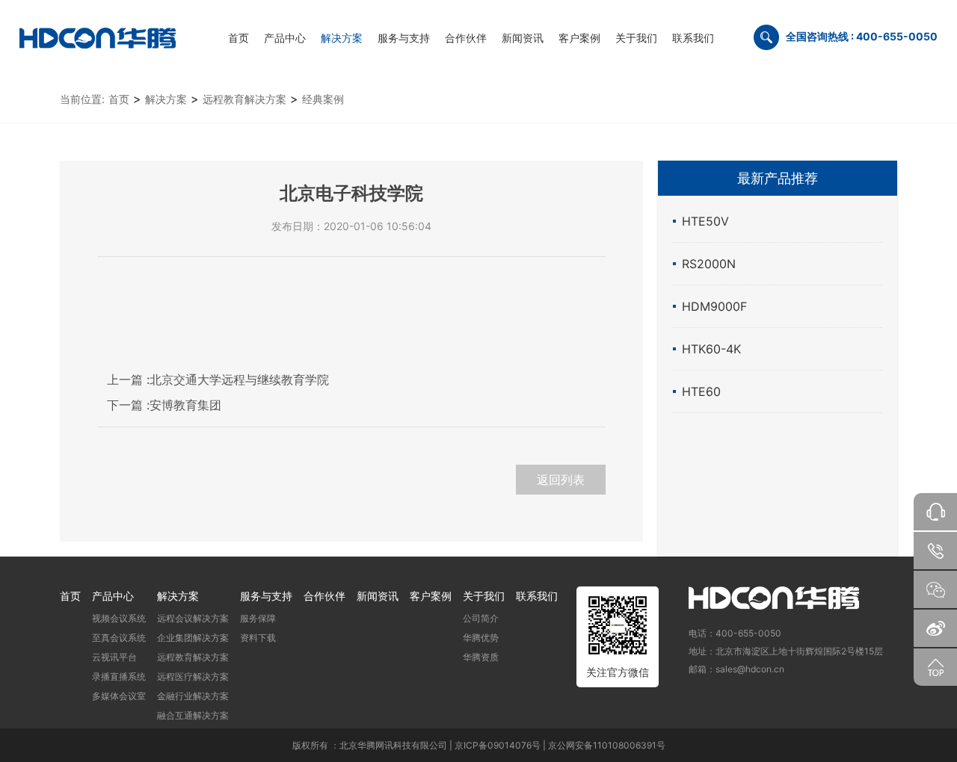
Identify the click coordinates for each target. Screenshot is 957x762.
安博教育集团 (164, 404)
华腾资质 (481, 657)
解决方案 (166, 99)
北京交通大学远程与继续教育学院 (218, 379)
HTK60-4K (711, 348)
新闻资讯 (378, 595)
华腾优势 (481, 637)
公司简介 (481, 618)
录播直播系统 (119, 676)
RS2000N (709, 263)
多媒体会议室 (119, 695)
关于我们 (484, 595)
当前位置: (82, 99)
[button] (284, 37)
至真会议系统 (119, 637)
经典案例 (323, 99)
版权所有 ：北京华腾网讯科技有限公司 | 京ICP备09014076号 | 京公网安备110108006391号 (478, 745)
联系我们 (537, 595)
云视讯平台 (114, 657)
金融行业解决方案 (193, 695)
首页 (118, 99)
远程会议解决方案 (193, 618)
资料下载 (258, 637)
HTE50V (705, 221)
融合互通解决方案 (193, 715)
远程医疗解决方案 (193, 676)
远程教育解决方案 (244, 99)
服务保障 (258, 618)
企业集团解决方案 (193, 637)
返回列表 (561, 479)
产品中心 (113, 595)
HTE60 (701, 391)
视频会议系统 (119, 618)
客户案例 (431, 595)
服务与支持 (266, 595)
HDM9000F (714, 306)
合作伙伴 (324, 595)
